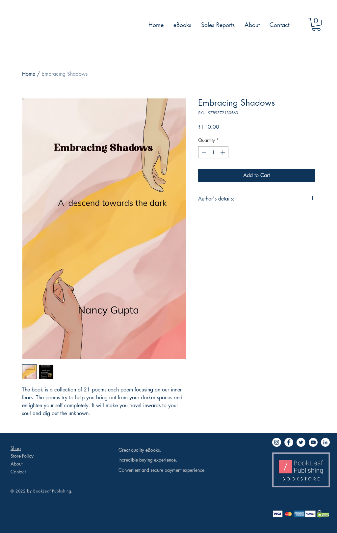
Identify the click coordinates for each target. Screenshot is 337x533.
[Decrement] (203, 152)
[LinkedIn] (325, 442)
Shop (16, 448)
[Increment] (223, 152)
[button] (316, 24)
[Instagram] (276, 442)
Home (28, 73)
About (16, 464)
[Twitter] (301, 442)
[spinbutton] (213, 152)
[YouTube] (313, 442)
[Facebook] (288, 442)
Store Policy (22, 456)
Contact (18, 471)
